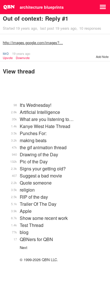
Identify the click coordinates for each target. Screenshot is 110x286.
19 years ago (21, 53)
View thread (19, 71)
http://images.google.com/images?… (33, 42)
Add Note (102, 56)
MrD (6, 53)
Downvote (23, 57)
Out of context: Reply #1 (35, 18)
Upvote (8, 57)
